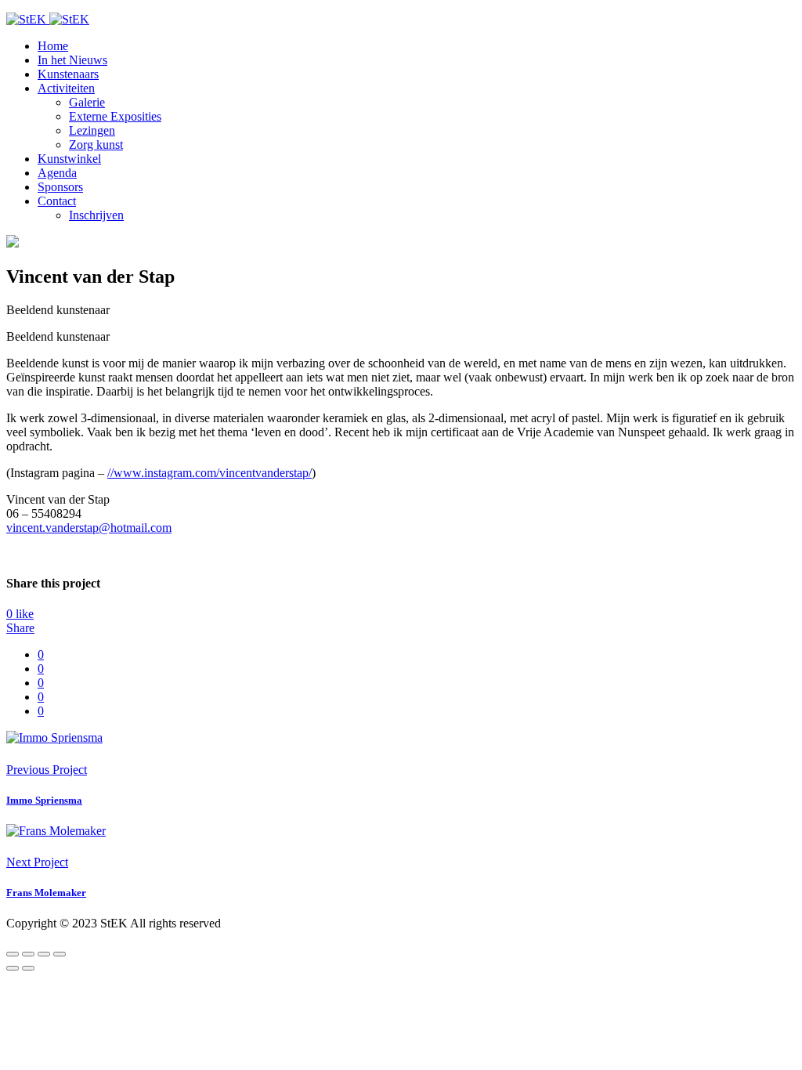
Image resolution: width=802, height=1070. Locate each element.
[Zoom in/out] (59, 954)
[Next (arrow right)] (28, 968)
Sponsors (60, 186)
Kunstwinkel (69, 158)
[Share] (28, 954)
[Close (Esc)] (12, 954)
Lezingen (92, 130)
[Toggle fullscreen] (44, 954)
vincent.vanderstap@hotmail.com (89, 527)
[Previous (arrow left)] (12, 968)
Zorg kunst (96, 144)
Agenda (57, 172)
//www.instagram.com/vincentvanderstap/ (209, 472)
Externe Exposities (115, 116)
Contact (57, 201)
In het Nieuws (72, 60)
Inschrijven (96, 215)
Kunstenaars (68, 74)
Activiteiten (66, 88)
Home (53, 45)
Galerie (87, 102)
